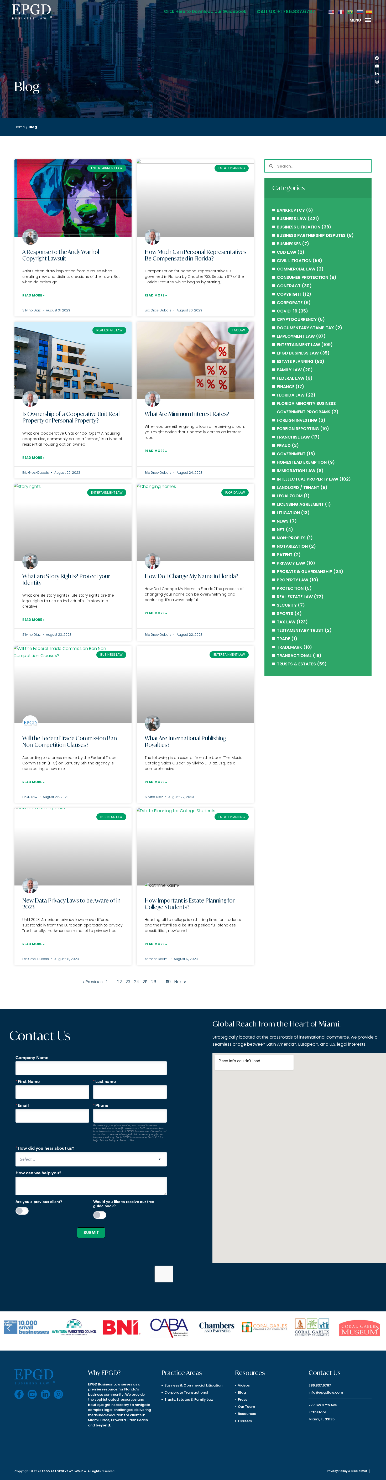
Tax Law (286, 622)
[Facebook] (377, 58)
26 (153, 982)
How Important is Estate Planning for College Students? (190, 903)
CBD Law (286, 252)
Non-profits (291, 538)
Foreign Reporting (298, 429)
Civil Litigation (294, 261)
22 (119, 982)
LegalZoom (289, 496)
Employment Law (296, 336)
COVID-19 (287, 311)
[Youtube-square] (32, 1394)
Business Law (291, 219)
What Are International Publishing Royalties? (185, 741)
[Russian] (360, 11)
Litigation (288, 513)
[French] (341, 11)
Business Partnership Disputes (311, 235)
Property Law (292, 580)
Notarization (292, 546)
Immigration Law (296, 471)
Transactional (294, 656)
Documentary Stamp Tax (305, 328)
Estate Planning (295, 361)
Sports (285, 614)
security (287, 605)
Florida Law (291, 395)
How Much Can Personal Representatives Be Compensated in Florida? (195, 255)
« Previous (93, 982)
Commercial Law (296, 269)
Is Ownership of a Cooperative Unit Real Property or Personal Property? (70, 417)
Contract (289, 286)
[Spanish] (369, 11)
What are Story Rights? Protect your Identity (66, 579)
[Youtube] (377, 66)
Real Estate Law (295, 597)
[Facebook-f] (19, 1394)
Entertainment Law (298, 345)
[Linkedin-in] (377, 74)
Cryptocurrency (297, 319)
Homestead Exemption (302, 462)
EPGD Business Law (298, 353)
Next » (180, 982)
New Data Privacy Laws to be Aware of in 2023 (71, 903)
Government (291, 454)
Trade (283, 639)
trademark (289, 647)
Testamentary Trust (300, 630)
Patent (285, 555)
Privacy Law (291, 563)
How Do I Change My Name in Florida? (191, 576)
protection (290, 588)
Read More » (33, 295)
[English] (331, 11)
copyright (289, 294)
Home (19, 126)
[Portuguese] (350, 11)
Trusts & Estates (296, 664)
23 (128, 982)
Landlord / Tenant (298, 487)
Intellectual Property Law (307, 479)
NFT (281, 530)
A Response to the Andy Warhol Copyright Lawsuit (60, 255)
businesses (289, 244)
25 (145, 982)
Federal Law (290, 378)
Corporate (289, 303)
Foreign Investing (297, 420)
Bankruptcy (291, 210)
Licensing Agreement (300, 504)
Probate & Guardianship (304, 572)
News (283, 521)
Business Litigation (298, 227)
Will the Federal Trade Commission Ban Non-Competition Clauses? (69, 741)
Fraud (284, 445)
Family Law (289, 370)
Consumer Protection (302, 277)
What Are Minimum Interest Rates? (187, 413)
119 (168, 982)
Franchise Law (293, 437)
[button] (368, 20)
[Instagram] (377, 82)
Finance (285, 387)
